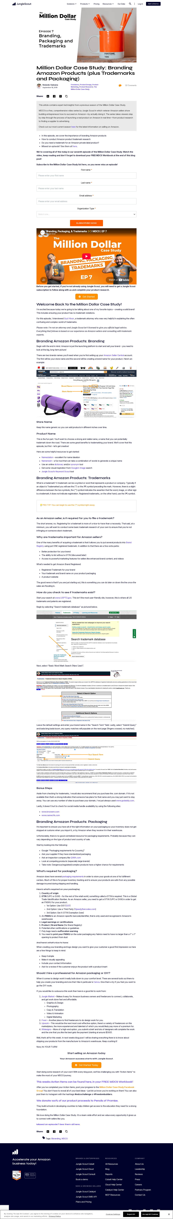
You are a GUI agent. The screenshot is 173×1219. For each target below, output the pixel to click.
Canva (97, 982)
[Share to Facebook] (54, 96)
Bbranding (56, 1138)
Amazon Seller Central (113, 355)
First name (86, 170)
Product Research (86, 87)
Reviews (139, 1174)
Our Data (121, 4)
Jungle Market (48, 996)
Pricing (96, 4)
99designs (46, 1029)
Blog (107, 1169)
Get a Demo (153, 4)
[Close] (169, 1214)
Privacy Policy (55, 1216)
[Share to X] (60, 96)
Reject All (131, 1214)
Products (85, 4)
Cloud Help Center (113, 1184)
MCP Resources (112, 1195)
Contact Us (140, 1195)
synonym (75, 464)
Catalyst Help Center (114, 1190)
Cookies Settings (113, 1214)
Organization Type (86, 208)
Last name (86, 182)
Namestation (47, 457)
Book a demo (82, 1179)
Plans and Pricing (83, 1202)
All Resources (111, 1164)
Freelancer (75, 85)
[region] (86, 1214)
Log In (140, 4)
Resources (108, 4)
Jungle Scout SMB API (86, 1196)
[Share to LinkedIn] (48, 96)
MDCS (65, 1138)
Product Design (85, 85)
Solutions (72, 4)
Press (137, 1179)
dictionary (58, 464)
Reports (108, 1174)
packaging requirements (73, 876)
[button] (86, 214)
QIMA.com (76, 857)
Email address (86, 195)
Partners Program (143, 1190)
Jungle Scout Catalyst (86, 1191)
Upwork (45, 1023)
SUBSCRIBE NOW (86, 223)
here (73, 127)
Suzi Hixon (69, 318)
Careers (138, 1184)
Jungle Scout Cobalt (85, 1164)
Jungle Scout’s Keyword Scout (56, 471)
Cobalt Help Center (113, 1179)
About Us (139, 1164)
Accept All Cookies (150, 1214)
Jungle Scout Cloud (85, 1169)
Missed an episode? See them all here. (58, 1124)
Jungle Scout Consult (85, 1174)
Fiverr (44, 1020)
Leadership (140, 1169)
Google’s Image (78, 468)
